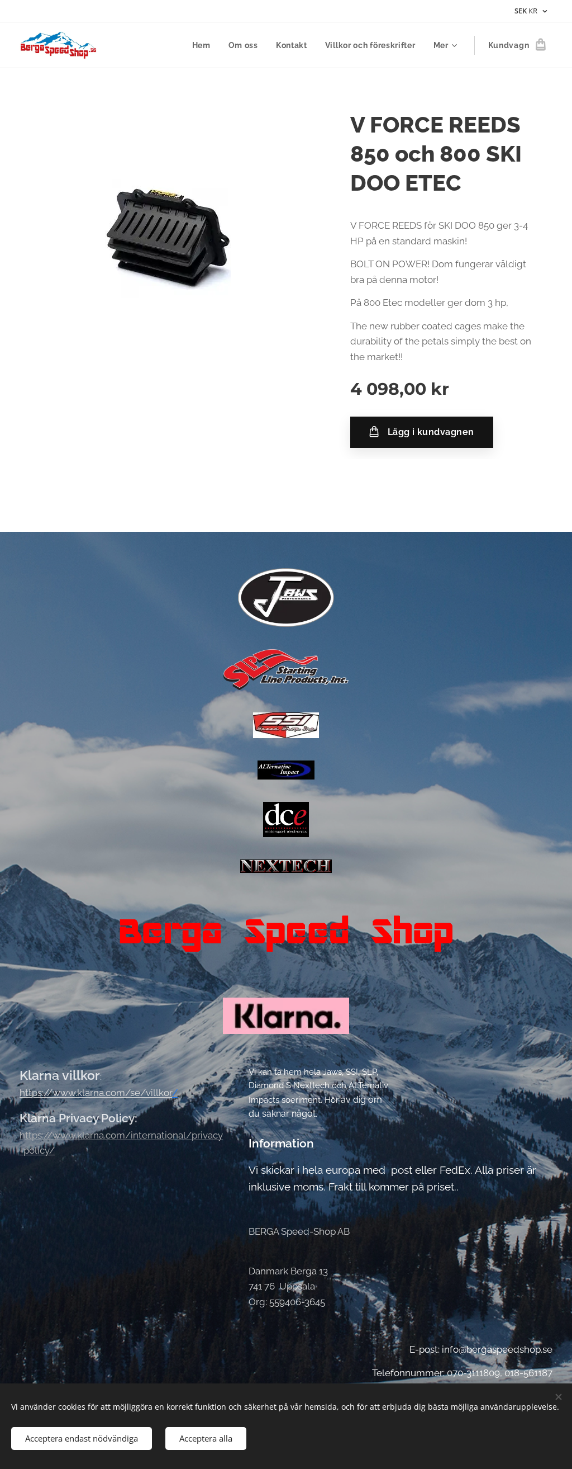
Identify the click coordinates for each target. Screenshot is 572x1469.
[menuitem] (204, 45)
